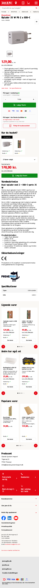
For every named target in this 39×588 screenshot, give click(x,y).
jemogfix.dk (6, 561)
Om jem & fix (6, 506)
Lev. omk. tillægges (6, 65)
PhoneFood (5, 15)
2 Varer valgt (8, 159)
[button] (17, 346)
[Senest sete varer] (37, 22)
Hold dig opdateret (9, 512)
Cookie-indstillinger (10, 573)
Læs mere (4, 88)
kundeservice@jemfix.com (12, 544)
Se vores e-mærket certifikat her (10, 550)
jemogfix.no (6, 569)
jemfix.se (5, 565)
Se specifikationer (15, 88)
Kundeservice (6, 499)
